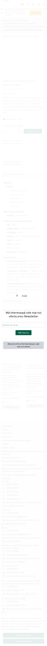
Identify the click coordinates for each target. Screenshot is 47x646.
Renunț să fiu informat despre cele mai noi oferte (23, 345)
